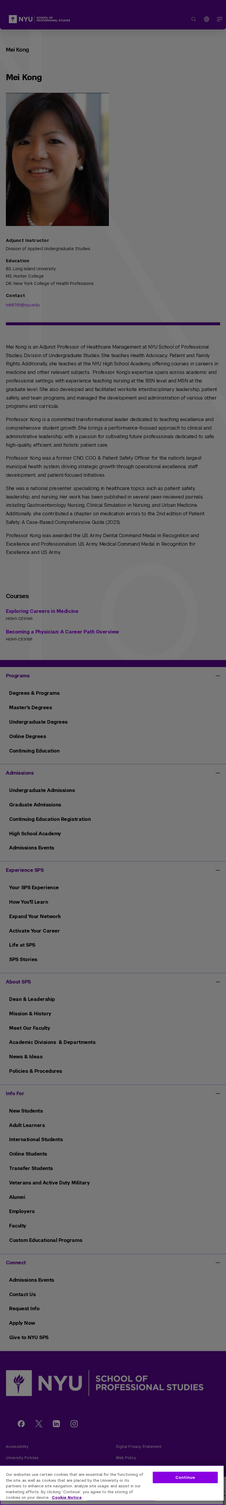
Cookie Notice (67, 1497)
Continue (185, 1477)
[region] (112, 1485)
